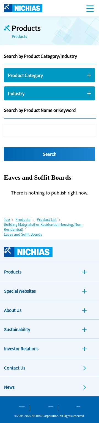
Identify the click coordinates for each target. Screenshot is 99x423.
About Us (12, 310)
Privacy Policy (22, 406)
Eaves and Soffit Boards (23, 234)
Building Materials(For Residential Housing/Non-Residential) (43, 227)
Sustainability (17, 329)
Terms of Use (50, 406)
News (9, 387)
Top (7, 219)
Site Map (78, 406)
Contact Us (14, 368)
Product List (47, 219)
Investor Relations (21, 348)
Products (22, 219)
